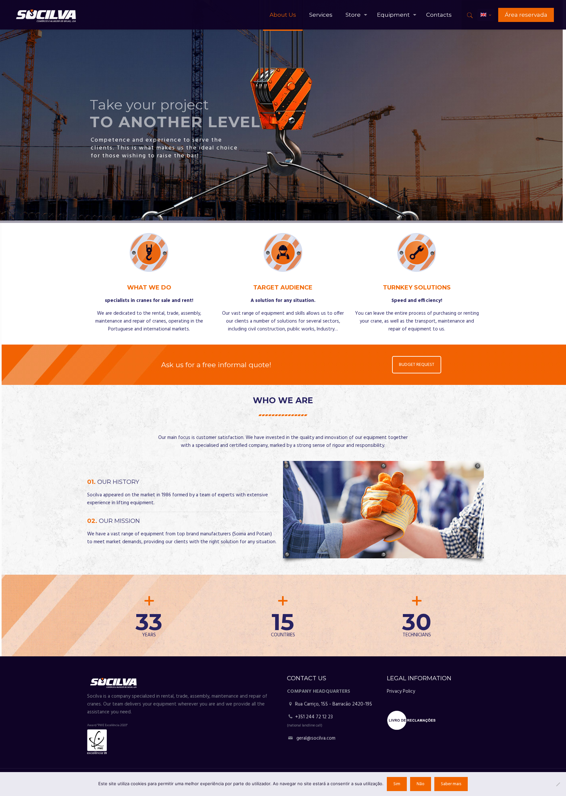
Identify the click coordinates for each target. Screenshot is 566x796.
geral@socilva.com (315, 738)
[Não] (558, 784)
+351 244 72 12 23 (314, 717)
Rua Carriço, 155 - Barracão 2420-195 (333, 704)
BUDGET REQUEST (417, 364)
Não (420, 784)
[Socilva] (45, 15)
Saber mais (451, 784)
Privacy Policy (401, 691)
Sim (396, 784)
